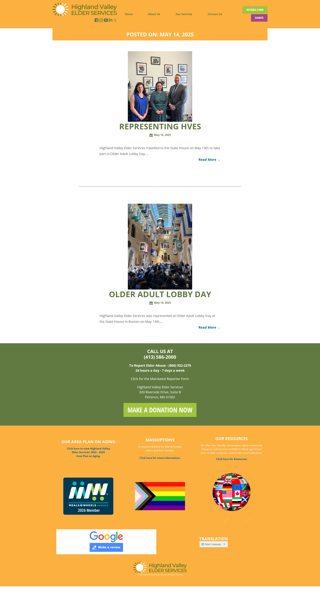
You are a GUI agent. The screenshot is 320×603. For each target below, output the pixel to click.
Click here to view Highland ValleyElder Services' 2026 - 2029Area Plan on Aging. (88, 452)
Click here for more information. (160, 457)
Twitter (115, 20)
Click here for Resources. (231, 459)
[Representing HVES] (160, 121)
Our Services (184, 14)
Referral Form (255, 10)
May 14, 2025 (162, 135)
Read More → (209, 159)
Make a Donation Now (160, 409)
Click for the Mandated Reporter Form (160, 379)
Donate (259, 18)
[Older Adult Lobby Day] (160, 288)
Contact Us (215, 14)
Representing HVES (160, 126)
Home (129, 14)
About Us (154, 14)
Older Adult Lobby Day (160, 294)
